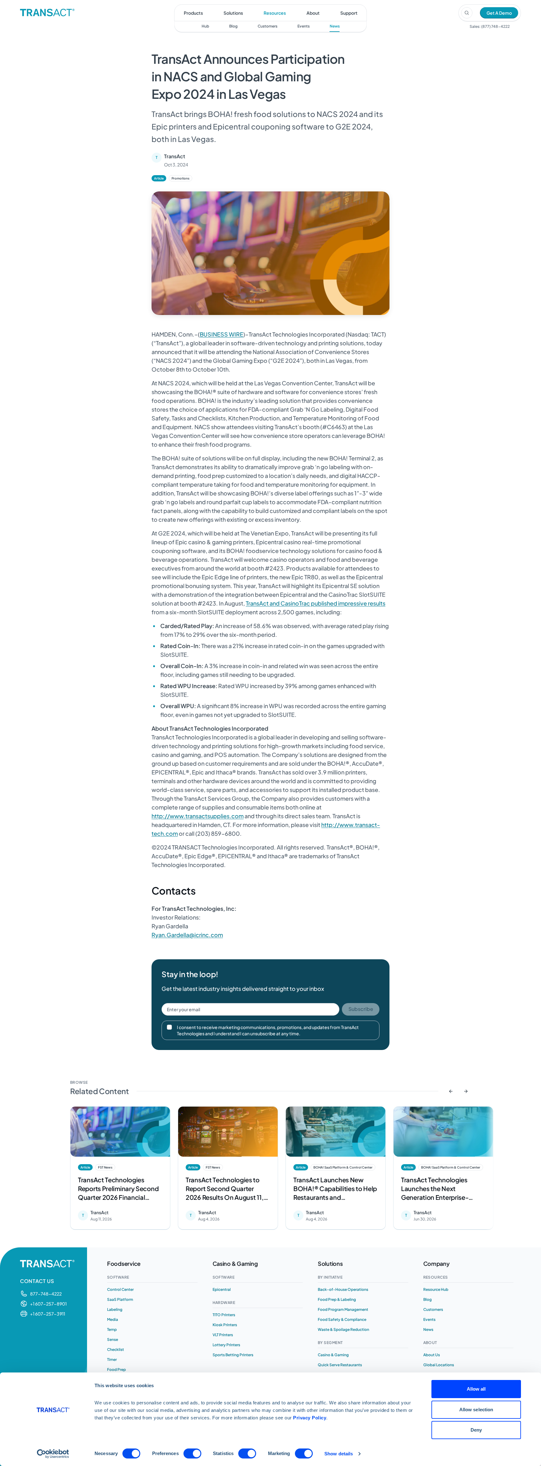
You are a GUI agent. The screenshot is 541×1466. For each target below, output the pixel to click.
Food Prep (116, 1369)
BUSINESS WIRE (221, 334)
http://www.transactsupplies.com (198, 815)
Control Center (120, 1289)
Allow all (476, 1389)
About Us (431, 1354)
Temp (112, 1329)
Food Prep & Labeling (337, 1299)
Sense (112, 1339)
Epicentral (222, 1289)
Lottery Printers (226, 1344)
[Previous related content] (451, 1091)
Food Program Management (343, 1309)
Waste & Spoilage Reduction (343, 1329)
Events (303, 26)
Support (349, 13)
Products (193, 13)
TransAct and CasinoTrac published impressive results (315, 603)
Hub (205, 26)
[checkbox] (169, 1027)
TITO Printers (224, 1314)
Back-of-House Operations (343, 1289)
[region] (270, 1169)
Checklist (115, 1349)
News (335, 26)
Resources (275, 13)
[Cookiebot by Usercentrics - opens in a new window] (53, 1453)
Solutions (233, 13)
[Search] (466, 12)
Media (112, 1319)
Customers (267, 26)
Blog (233, 26)
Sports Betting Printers (233, 1354)
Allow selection (476, 1409)
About (313, 13)
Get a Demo (499, 13)
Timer (112, 1359)
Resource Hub (435, 1289)
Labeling (114, 1309)
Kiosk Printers (225, 1324)
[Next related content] (466, 1091)
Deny (476, 1430)
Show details (338, 1453)
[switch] (192, 1453)
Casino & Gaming (333, 1354)
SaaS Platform (120, 1299)
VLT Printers (223, 1334)
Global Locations (438, 1364)
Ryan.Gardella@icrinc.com (187, 934)
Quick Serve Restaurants (340, 1364)
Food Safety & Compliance (342, 1319)
